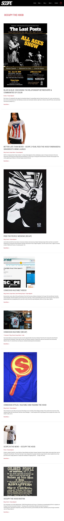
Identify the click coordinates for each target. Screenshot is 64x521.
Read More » (6, 104)
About (50, 3)
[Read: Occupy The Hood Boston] (20, 481)
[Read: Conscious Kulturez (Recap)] (18, 319)
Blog (45, 3)
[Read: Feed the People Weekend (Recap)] (25, 201)
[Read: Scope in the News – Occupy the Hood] (10, 434)
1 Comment (6, 335)
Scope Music (12, 152)
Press (5, 449)
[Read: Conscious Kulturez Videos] (19, 271)
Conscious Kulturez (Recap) (15, 332)
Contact (56, 3)
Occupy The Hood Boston (14, 499)
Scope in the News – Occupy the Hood (19, 447)
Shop (39, 3)
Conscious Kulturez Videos (15, 290)
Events (5, 95)
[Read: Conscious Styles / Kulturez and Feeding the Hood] (20, 377)
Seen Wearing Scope (20, 293)
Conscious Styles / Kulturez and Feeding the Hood (25, 405)
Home (34, 3)
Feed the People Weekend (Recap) (18, 236)
